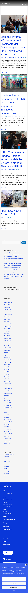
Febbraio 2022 (7, 338)
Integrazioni (6, 526)
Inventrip (5, 516)
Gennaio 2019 (7, 386)
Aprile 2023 (6, 321)
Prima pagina (7, 471)
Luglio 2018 (6, 395)
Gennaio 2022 (7, 340)
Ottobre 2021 (7, 345)
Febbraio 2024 (7, 307)
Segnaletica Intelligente (9, 519)
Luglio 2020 (6, 367)
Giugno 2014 (7, 443)
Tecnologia (6, 475)
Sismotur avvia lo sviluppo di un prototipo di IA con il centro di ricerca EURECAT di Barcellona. (14, 276)
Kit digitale (5, 538)
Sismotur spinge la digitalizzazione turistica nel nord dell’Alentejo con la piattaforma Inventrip (12, 270)
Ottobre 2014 (7, 441)
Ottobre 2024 (7, 300)
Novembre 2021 (8, 343)
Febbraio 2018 (7, 402)
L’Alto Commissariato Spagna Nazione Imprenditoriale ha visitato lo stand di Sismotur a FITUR (13, 159)
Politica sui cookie (8, 590)
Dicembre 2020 (7, 362)
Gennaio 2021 (7, 359)
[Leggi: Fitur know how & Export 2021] (14, 198)
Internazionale (18, 57)
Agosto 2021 (7, 350)
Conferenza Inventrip (9, 454)
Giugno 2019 (7, 374)
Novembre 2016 (8, 421)
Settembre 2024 (8, 302)
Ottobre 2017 (7, 410)
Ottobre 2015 (7, 431)
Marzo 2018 (7, 400)
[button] (25, 564)
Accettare (14, 579)
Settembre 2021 (8, 347)
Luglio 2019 (6, 371)
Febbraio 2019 (7, 383)
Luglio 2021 (6, 352)
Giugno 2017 (7, 412)
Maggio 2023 (7, 319)
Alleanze (5, 541)
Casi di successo (7, 529)
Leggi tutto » (4, 72)
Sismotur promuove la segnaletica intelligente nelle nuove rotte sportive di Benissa (13, 258)
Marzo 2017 (7, 417)
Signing (5, 523)
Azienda (5, 534)
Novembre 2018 (8, 388)
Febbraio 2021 (7, 357)
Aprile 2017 (6, 414)
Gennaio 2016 (7, 429)
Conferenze (3, 57)
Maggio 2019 (7, 376)
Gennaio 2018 (7, 405)
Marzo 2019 (7, 381)
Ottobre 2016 (7, 424)
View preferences (14, 587)
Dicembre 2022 (7, 323)
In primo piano (10, 57)
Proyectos (6, 473)
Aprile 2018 (6, 398)
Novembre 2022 (8, 326)
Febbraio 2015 (7, 438)
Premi (5, 468)
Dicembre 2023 (7, 312)
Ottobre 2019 (7, 369)
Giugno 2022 (7, 331)
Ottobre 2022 (7, 328)
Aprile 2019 (6, 378)
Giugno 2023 (7, 316)
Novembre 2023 (8, 314)
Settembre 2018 (8, 393)
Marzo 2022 (7, 335)
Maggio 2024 (7, 304)
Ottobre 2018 (7, 390)
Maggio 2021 (7, 355)
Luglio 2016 (6, 426)
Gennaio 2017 (7, 419)
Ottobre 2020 (7, 364)
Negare (14, 583)
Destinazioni (10, 116)
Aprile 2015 (6, 436)
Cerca (3, 240)
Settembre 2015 (8, 433)
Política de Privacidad (17, 590)
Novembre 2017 (8, 407)
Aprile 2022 (6, 333)
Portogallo (6, 466)
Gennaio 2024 (7, 309)
